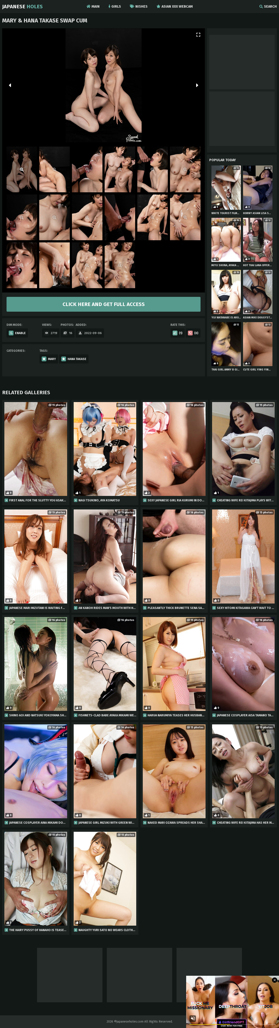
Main (96, 6)
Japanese (22, 6)
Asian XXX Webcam (177, 6)
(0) (196, 333)
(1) (180, 333)
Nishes (141, 6)
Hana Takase (77, 359)
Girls (116, 6)
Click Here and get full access (104, 304)
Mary (52, 359)
